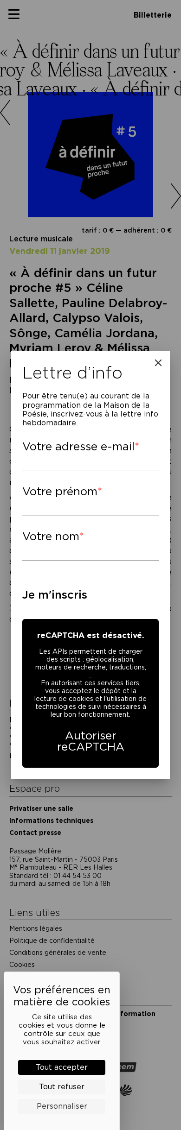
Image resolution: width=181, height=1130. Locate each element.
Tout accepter (62, 1067)
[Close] (158, 363)
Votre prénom (59, 491)
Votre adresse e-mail (78, 446)
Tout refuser (61, 1086)
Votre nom (50, 536)
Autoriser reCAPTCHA (90, 741)
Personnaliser (62, 1106)
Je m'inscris (54, 594)
